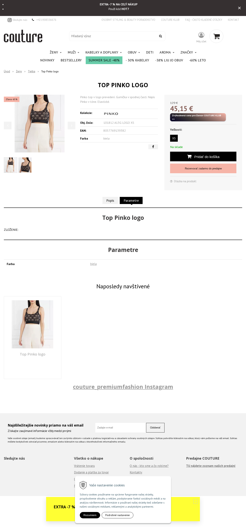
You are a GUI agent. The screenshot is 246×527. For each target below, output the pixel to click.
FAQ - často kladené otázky (203, 20)
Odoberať (155, 427)
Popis (110, 200)
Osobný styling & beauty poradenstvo (128, 20)
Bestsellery (71, 60)
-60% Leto (197, 60)
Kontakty (136, 472)
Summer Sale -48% (104, 60)
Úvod (7, 71)
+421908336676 (46, 20)
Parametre (131, 200)
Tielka (31, 71)
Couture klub (170, 20)
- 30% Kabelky (137, 60)
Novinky (47, 60)
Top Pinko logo (32, 354)
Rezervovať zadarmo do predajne (203, 168)
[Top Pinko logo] (39, 123)
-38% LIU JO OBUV (169, 60)
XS (174, 138)
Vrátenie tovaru (84, 466)
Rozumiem (89, 515)
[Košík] (216, 36)
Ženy (19, 71)
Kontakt (233, 20)
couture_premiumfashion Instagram (123, 386)
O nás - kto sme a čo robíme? (149, 466)
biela (93, 264)
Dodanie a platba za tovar (91, 472)
